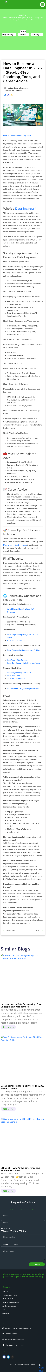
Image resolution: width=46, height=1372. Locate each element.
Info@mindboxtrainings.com (14, 1339)
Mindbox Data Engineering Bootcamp (23, 688)
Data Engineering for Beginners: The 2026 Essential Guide (22, 1087)
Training (37, 34)
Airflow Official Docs (16, 640)
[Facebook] (4, 1357)
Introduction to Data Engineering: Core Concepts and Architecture (21, 1005)
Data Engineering (14, 33)
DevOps (23, 34)
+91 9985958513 (11, 1334)
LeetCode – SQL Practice (17, 660)
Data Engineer (24, 208)
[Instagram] (12, 1357)
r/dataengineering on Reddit (19, 673)
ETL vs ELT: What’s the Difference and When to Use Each (20, 1169)
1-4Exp (15, 1231)
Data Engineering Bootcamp (15, 545)
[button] (42, 4)
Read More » (8, 1027)
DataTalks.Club (13, 675)
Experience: (5, 1228)
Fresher (6, 1231)
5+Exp (23, 1231)
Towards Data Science (16, 678)
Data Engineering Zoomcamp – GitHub (23, 650)
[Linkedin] (8, 1357)
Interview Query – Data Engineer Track (23, 663)
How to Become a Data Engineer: (17, 135)
